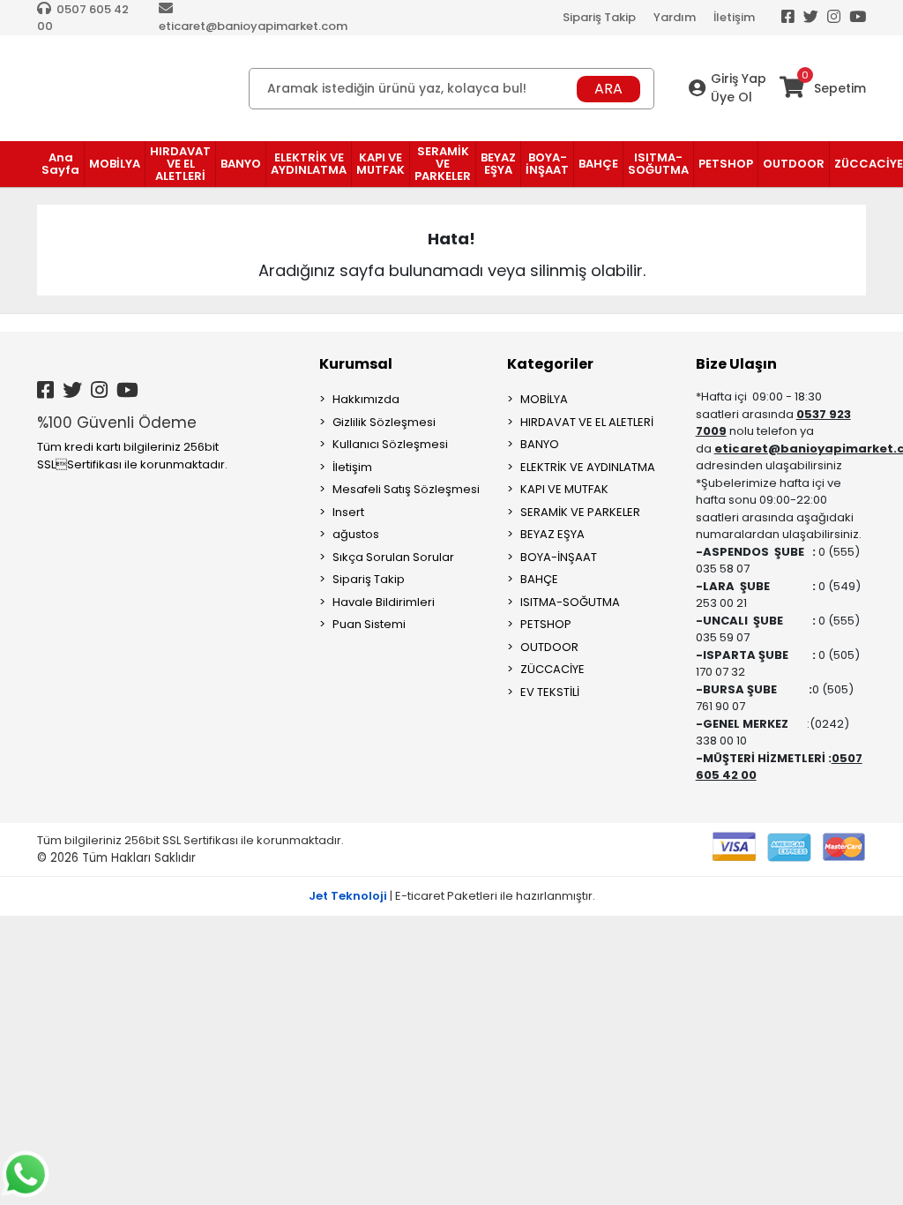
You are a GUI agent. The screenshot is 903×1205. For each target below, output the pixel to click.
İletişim (734, 17)
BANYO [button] (240, 163)
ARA (608, 89)
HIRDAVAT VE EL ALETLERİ (586, 422)
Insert (348, 512)
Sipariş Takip (599, 17)
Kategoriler (550, 364)
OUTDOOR (549, 647)
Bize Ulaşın (736, 364)
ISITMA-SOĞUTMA (570, 602)
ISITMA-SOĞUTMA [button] (658, 163)
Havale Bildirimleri (383, 602)
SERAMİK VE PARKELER (580, 512)
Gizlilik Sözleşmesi (384, 422)
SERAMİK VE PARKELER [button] (442, 163)
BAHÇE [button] (598, 163)
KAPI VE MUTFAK (564, 489)
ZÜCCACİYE (552, 669)
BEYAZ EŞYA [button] (498, 163)
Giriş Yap (738, 78)
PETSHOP (545, 624)
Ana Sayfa (60, 163)
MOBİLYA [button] (114, 163)
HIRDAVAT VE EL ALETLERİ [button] (180, 163)
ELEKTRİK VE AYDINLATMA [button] (309, 163)
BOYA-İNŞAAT (558, 557)
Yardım (674, 17)
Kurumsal (355, 364)
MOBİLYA (544, 399)
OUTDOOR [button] (794, 163)
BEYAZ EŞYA (552, 534)
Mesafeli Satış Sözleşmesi (406, 489)
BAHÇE (539, 579)
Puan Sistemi (369, 624)
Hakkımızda (365, 399)
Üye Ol (731, 97)
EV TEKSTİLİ (549, 692)
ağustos (355, 534)
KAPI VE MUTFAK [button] (380, 163)
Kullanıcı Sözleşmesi (390, 444)
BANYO (539, 444)
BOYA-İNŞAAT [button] (547, 163)
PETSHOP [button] (725, 163)
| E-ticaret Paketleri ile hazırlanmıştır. (452, 895)
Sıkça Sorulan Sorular (393, 557)
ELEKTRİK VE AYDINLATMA (587, 467)
